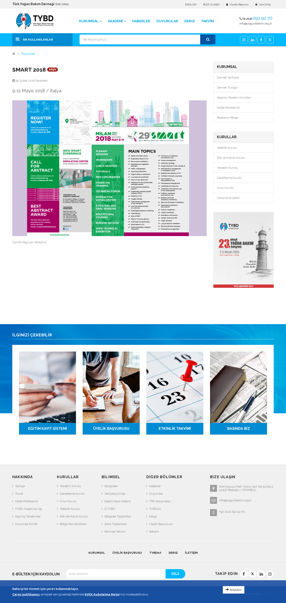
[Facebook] (261, 39)
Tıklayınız (40, 242)
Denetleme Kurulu (229, 177)
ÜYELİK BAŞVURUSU (111, 428)
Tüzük (19, 493)
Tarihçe (20, 486)
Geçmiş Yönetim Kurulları (234, 97)
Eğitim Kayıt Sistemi (118, 501)
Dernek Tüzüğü (227, 87)
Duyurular (28, 53)
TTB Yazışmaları (160, 501)
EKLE (175, 574)
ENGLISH (191, 4)
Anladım (235, 590)
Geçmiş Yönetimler (28, 516)
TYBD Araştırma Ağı (28, 508)
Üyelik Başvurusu (161, 524)
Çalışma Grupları (228, 198)
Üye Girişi (265, 4)
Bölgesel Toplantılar (118, 516)
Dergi (153, 516)
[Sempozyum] (243, 250)
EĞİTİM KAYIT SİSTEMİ (47, 428)
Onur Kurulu (225, 187)
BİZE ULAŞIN (211, 4)
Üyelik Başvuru (239, 4)
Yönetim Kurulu (227, 167)
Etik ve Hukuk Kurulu (231, 157)
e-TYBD (110, 508)
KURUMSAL (96, 552)
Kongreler (111, 486)
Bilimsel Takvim (115, 531)
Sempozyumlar (115, 493)
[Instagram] (244, 39)
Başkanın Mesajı (227, 117)
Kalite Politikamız (228, 107)
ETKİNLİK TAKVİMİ (175, 428)
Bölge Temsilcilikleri (73, 524)
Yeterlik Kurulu (227, 147)
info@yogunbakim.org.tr (256, 23)
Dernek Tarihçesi (228, 77)
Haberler (155, 486)
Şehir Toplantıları (116, 524)
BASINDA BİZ (238, 428)
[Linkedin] (252, 39)
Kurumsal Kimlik (26, 524)
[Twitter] (270, 39)
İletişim (154, 531)
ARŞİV (52, 69)
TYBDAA (155, 508)
